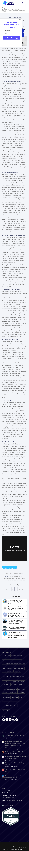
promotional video (20, 581)
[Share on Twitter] (6, 589)
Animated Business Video (17, 665)
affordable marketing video (19, 663)
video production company (8, 708)
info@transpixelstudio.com (14, 800)
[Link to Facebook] (19, 848)
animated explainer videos (19, 668)
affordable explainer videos (8, 663)
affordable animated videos (16, 655)
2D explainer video (6, 655)
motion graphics (21, 692)
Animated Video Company (8, 673)
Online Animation (14, 697)
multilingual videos (6, 697)
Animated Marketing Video (16, 576)
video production (13, 705)
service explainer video (7, 702)
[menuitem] (21, 3)
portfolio (21, 697)
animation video (19, 579)
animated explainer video (8, 668)
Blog (3, 8)
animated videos (17, 673)
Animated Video (9, 579)
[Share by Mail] (25, 589)
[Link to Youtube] (24, 848)
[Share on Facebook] (3, 589)
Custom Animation (6, 684)
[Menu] (25, 3)
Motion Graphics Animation (8, 694)
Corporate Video (21, 681)
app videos (22, 676)
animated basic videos (7, 665)
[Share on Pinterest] (9, 589)
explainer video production (8, 687)
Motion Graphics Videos (19, 694)
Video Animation (16, 702)
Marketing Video (6, 692)
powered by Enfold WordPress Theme (16, 846)
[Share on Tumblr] (16, 589)
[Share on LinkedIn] (12, 589)
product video (5, 700)
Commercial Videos (13, 681)
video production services (19, 708)
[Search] (21, 3)
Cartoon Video (5, 681)
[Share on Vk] (19, 589)
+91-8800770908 (9, 797)
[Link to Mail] (21, 848)
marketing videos (13, 692)
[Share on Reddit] (22, 589)
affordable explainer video (8, 658)
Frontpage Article (15, 18)
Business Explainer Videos (8, 679)
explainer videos (21, 689)
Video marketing (6, 705)
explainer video (8, 581)
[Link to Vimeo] (26, 848)
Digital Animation (14, 684)
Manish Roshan (19, 573)
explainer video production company (10, 689)
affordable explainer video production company (12, 660)
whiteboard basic (6, 710)
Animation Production (7, 676)
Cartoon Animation (17, 679)
